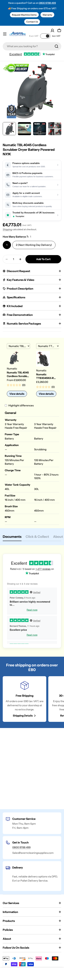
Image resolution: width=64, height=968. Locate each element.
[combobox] (32, 46)
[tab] (12, 537)
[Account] (52, 30)
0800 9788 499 (47, 2)
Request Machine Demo (24, 14)
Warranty (47, 14)
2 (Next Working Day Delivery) (34, 245)
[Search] (56, 46)
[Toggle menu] (5, 34)
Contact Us (32, 21)
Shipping (7, 229)
